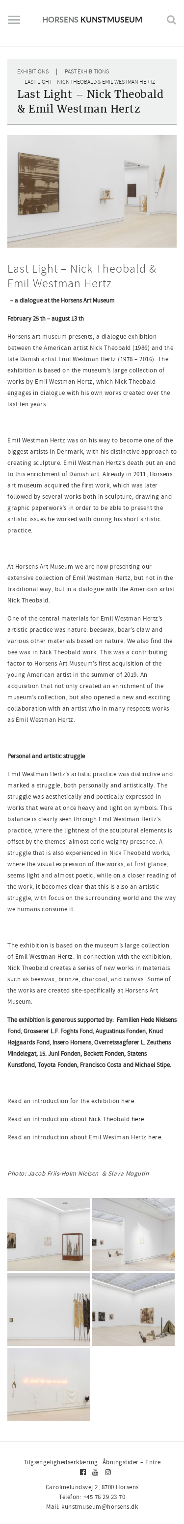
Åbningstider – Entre (132, 1462)
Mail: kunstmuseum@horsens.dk (92, 1506)
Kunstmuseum (92, 19)
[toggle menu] (14, 23)
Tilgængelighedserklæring (61, 1462)
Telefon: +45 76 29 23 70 (92, 1497)
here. (128, 1101)
